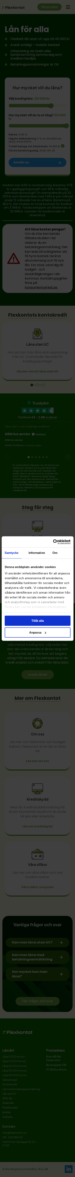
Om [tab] (54, 552)
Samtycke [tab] (11, 552)
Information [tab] (37, 552)
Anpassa (35, 632)
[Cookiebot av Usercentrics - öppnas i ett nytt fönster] (53, 541)
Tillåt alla (37, 620)
